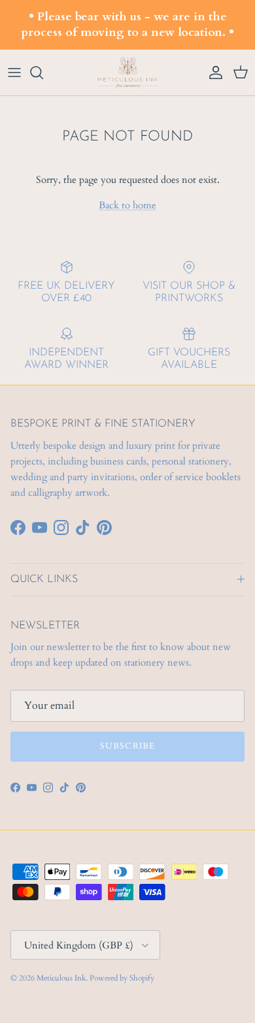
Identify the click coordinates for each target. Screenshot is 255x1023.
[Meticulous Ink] (127, 72)
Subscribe (127, 746)
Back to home (127, 205)
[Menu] (14, 72)
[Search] (43, 72)
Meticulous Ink (61, 978)
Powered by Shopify (122, 978)
